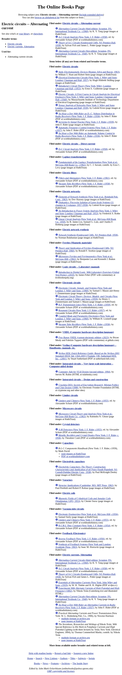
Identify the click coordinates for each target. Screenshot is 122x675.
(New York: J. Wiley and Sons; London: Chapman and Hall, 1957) (86, 79)
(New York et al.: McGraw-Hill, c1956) (88, 514)
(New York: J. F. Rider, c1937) (85, 606)
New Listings (51, 658)
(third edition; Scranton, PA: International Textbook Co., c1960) (83, 30)
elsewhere (38, 33)
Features (55, 663)
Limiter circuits (70, 395)
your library (24, 33)
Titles (72, 658)
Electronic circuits (71, 282)
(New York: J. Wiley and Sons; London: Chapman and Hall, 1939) (85, 106)
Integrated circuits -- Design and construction (85, 379)
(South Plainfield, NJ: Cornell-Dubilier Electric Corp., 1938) (86, 469)
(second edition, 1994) (84, 372)
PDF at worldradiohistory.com (75, 456)
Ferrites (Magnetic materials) (77, 242)
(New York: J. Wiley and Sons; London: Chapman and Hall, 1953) (86, 212)
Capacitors (67, 443)
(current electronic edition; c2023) (83, 337)
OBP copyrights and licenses (60, 671)
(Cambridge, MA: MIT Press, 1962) (86, 485)
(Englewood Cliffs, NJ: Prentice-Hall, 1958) (88, 235)
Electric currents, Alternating (21, 46)
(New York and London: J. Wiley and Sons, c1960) (83, 289)
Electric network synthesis (75, 229)
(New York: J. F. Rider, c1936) (85, 115)
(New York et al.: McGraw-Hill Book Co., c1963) (83, 415)
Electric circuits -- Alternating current (81, 23)
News (45, 663)
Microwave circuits (72, 408)
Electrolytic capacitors (73, 461)
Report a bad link (63, 653)
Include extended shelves (91, 14)
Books (37, 663)
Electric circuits (15, 44)
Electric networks (71, 191)
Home (30, 658)
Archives (65, 663)
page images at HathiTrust (73, 453)
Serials (92, 658)
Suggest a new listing (83, 653)
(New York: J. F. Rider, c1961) (84, 178)
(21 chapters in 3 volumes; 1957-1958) (84, 203)
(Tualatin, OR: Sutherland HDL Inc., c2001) (87, 356)
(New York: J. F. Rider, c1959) (84, 304)
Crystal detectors (71, 424)
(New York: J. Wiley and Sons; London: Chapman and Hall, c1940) (87, 97)
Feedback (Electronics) (74, 533)
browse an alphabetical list (47, 17)
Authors (64, 658)
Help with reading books (40, 653)
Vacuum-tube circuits (73, 509)
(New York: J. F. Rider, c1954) (84, 525)
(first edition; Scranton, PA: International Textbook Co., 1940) (83, 52)
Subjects (82, 658)
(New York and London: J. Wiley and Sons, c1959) (86, 297)
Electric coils (68, 493)
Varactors (67, 480)
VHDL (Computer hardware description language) (88, 332)
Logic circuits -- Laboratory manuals (81, 267)
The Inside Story (80, 663)
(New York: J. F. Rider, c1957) (81, 310)
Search (39, 658)
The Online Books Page (61, 6)
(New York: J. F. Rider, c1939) (86, 122)
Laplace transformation (74, 157)
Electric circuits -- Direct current (78, 143)
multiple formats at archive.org (75, 618)
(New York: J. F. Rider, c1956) (81, 538)
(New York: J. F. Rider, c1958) (82, 37)
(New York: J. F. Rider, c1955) (83, 400)
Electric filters (69, 172)
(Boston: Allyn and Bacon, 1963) (88, 72)
